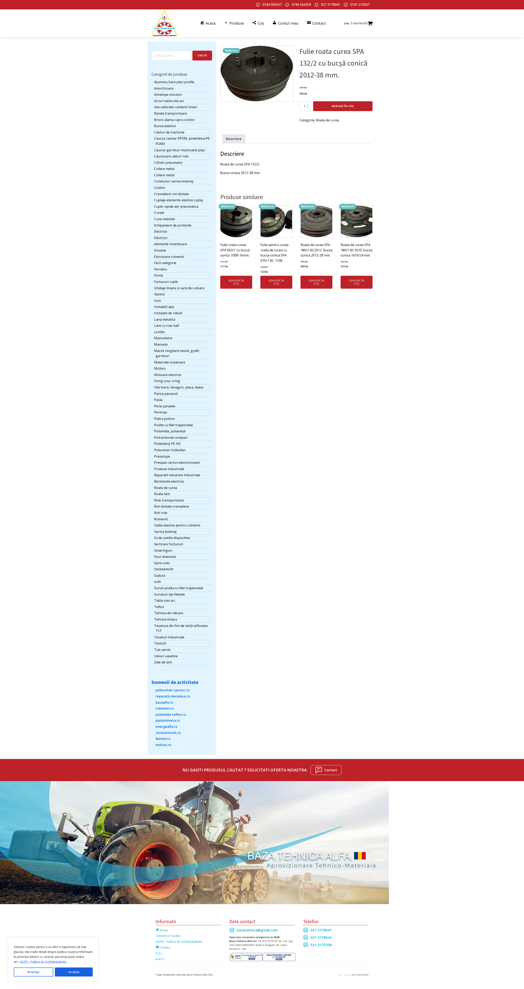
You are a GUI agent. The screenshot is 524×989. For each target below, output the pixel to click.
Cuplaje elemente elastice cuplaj (178, 200)
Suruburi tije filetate (169, 594)
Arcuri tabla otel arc (169, 101)
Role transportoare (169, 500)
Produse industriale (169, 469)
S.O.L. (159, 953)
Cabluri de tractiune (169, 132)
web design (344, 974)
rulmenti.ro (165, 708)
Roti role (160, 512)
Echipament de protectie (172, 225)
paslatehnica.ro (168, 720)
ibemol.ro (163, 738)
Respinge (33, 972)
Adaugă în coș (343, 106)
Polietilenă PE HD (167, 443)
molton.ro (163, 745)
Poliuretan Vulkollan (169, 450)
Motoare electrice (167, 375)
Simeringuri (163, 550)
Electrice (160, 231)
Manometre (163, 338)
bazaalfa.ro (164, 702)
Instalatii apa (164, 306)
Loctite (159, 332)
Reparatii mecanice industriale (177, 475)
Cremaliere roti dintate (171, 194)
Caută (202, 55)
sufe (157, 581)
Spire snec (162, 563)
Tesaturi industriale (169, 637)
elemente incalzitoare (170, 244)
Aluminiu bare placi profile (174, 82)
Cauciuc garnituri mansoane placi (179, 150)
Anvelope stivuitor (168, 94)
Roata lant (162, 494)
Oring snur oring (167, 381)
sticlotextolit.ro (168, 732)
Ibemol (159, 294)
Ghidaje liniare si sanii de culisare (179, 288)
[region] (53, 959)
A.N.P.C (160, 959)
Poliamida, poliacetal (169, 431)
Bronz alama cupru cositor (174, 119)
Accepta (73, 972)
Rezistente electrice (169, 481)
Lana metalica (164, 319)
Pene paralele (164, 406)
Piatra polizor (164, 418)
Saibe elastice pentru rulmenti (177, 525)
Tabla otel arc (164, 600)
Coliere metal (164, 168)
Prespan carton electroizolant (177, 462)
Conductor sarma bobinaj (173, 181)
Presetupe (162, 456)
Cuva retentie (164, 219)
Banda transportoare (170, 113)
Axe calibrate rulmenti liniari (175, 107)
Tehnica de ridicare (168, 613)
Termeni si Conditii (168, 936)
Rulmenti (161, 519)
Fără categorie (165, 263)
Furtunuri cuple (166, 281)
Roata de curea (165, 487)
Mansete (161, 344)
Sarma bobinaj (165, 531)
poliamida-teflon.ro (171, 714)
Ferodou (160, 269)
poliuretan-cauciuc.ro (173, 690)
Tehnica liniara (165, 619)
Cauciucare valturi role (171, 156)
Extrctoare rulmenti (169, 256)
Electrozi (160, 238)
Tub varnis (162, 649)
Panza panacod (165, 393)
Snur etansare (165, 556)
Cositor (159, 187)
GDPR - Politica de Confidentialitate (43, 962)
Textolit (160, 643)
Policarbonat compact (170, 437)
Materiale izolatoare (169, 362)
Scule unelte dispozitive (172, 538)
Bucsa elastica (165, 126)
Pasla (158, 400)
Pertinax (160, 412)
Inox (157, 300)
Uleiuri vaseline (166, 656)
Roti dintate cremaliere (171, 506)
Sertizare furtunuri (168, 544)
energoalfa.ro (166, 726)
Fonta (158, 275)
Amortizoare (163, 88)
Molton (159, 368)
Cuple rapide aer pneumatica (176, 206)
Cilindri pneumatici (168, 162)
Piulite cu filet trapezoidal (173, 425)
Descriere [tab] (234, 139)
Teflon (159, 607)
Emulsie (160, 250)
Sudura (159, 575)
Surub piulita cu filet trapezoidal (178, 588)
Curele (159, 212)
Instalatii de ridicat (168, 313)
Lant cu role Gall (166, 325)
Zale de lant (163, 662)
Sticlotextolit (163, 569)
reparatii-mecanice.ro (173, 696)
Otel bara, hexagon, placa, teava (178, 387)
